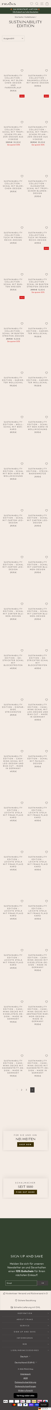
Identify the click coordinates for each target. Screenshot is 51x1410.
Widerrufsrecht (25, 1390)
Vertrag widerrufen (25, 1395)
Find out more (25, 1192)
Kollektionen (30, 17)
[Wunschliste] (31, 3)
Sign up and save (25, 1332)
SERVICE (25, 1326)
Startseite (19, 17)
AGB (25, 1378)
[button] (44, 1409)
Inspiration (24, 1313)
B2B (25, 1344)
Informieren (25, 1338)
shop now (25, 1144)
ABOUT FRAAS (25, 1319)
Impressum (25, 1374)
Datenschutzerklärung (25, 1382)
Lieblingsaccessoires (25, 1350)
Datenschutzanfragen (25, 1386)
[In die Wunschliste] (22, 70)
